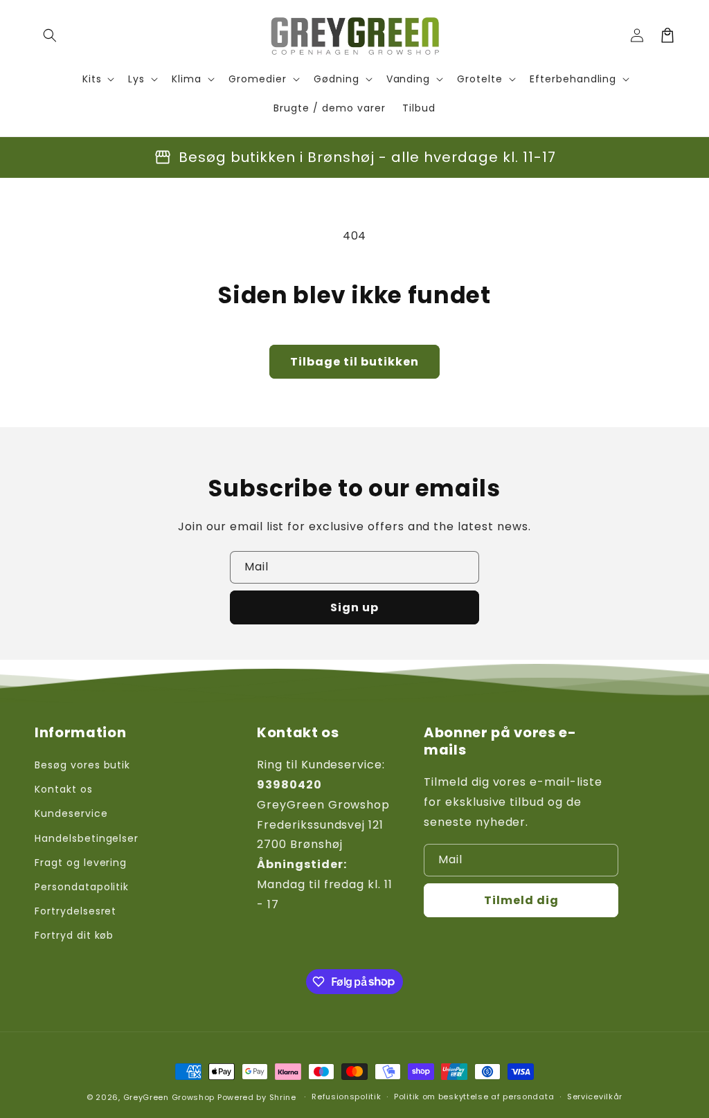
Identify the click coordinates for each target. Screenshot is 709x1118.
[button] (50, 35)
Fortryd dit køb (74, 935)
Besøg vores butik (82, 765)
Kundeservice (71, 813)
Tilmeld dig (521, 900)
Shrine (282, 1097)
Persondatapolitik (82, 887)
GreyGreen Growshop (169, 1097)
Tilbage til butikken (354, 362)
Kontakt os (64, 789)
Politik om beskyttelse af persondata (474, 1096)
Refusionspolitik (346, 1096)
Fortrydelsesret (75, 911)
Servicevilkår (594, 1096)
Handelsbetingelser (86, 838)
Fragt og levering (81, 862)
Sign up (354, 607)
